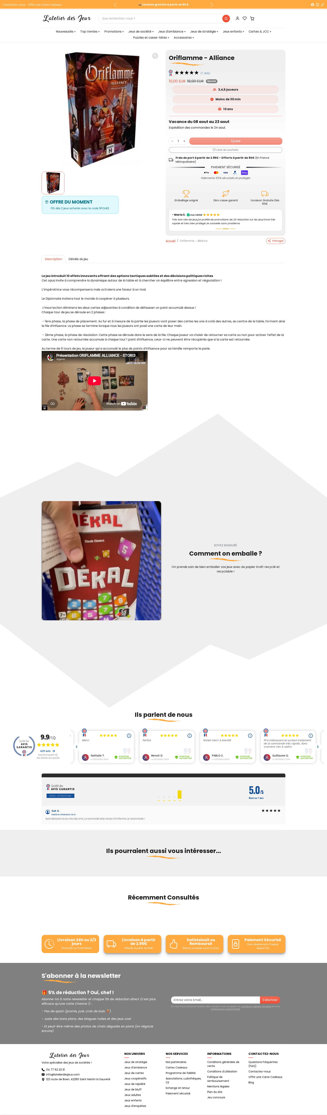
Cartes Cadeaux (176, 1067)
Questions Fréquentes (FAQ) (263, 1064)
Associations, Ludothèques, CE (183, 1080)
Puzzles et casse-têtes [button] (150, 37)
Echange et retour (178, 1088)
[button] (244, 18)
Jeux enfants (133, 1100)
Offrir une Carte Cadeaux (45, 5)
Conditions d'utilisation (222, 1071)
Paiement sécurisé (178, 1093)
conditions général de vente (256, 1006)
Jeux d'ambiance (135, 1067)
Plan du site (214, 1092)
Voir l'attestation (60, 795)
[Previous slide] (42, 869)
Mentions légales (218, 1086)
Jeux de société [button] (139, 31)
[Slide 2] (225, 229)
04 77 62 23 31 (55, 1069)
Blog (251, 1082)
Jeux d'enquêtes (135, 1106)
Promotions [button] (112, 31)
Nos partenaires (176, 1062)
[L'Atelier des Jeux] (67, 18)
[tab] (53, 259)
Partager (278, 241)
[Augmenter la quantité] (184, 141)
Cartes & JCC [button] (259, 31)
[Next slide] (285, 869)
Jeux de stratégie (135, 1062)
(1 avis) (205, 73)
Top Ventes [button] (88, 31)
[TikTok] (322, 4)
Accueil (170, 241)
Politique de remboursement (218, 1079)
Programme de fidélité (181, 1073)
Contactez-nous (14, 5)
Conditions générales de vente (223, 1064)
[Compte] (237, 18)
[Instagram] (317, 4)
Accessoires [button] (183, 37)
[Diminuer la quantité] (172, 141)
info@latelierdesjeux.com (63, 1074)
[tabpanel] (163, 339)
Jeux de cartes (134, 1073)
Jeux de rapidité (134, 1084)
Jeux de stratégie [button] (203, 31)
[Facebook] (312, 4)
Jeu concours (216, 1097)
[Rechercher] (226, 18)
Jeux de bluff (133, 1089)
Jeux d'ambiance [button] (170, 31)
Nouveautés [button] (64, 31)
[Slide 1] (219, 229)
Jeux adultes (132, 1095)
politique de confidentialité (225, 1009)
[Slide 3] (232, 229)
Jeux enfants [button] (232, 31)
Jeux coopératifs (135, 1078)
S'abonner (270, 1000)
